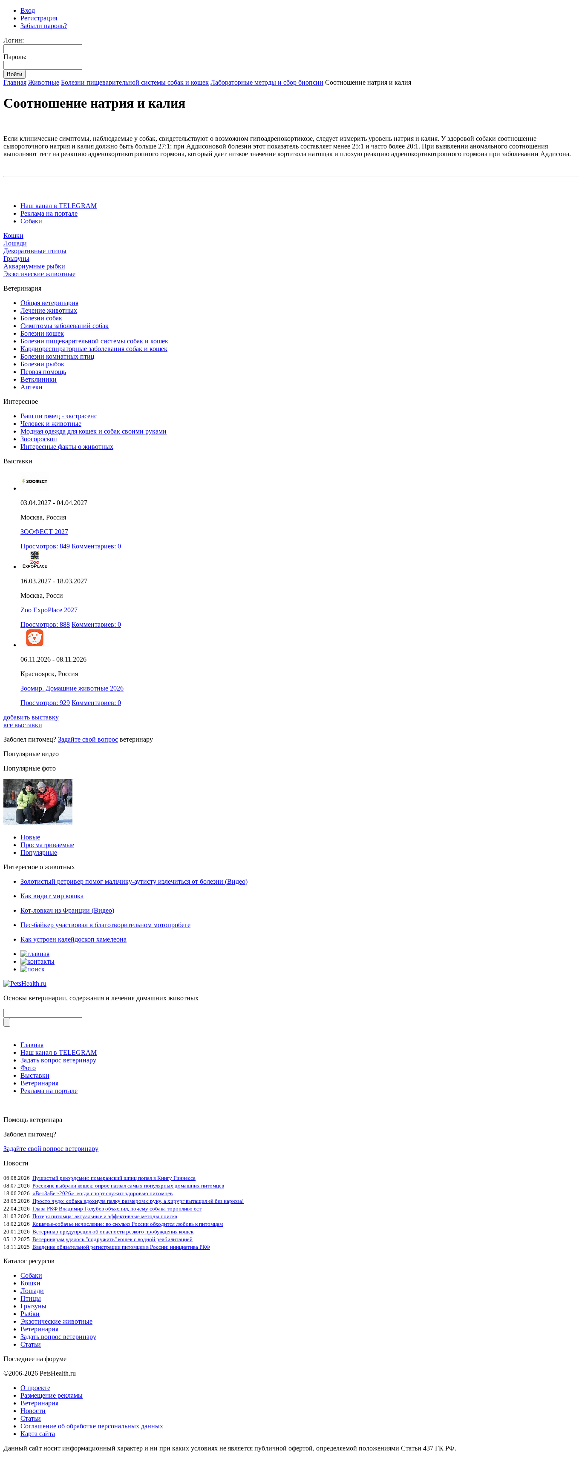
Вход (27, 10)
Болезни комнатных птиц (57, 356)
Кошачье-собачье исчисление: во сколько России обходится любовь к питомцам (127, 1224)
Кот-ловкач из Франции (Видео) (67, 910)
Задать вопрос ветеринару (58, 1060)
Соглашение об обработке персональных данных (91, 1426)
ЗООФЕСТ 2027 (44, 531)
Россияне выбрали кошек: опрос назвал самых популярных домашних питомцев (128, 1185)
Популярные (38, 852)
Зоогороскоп (38, 439)
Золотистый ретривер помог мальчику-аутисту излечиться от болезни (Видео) (134, 881)
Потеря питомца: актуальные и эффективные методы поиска (104, 1216)
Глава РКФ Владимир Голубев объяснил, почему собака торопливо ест (117, 1208)
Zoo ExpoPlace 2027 (49, 610)
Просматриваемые (47, 844)
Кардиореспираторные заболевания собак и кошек (93, 348)
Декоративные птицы (34, 250)
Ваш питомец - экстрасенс (58, 416)
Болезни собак (41, 318)
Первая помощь (43, 371)
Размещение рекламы (51, 1395)
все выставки (22, 724)
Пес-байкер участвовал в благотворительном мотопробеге (105, 924)
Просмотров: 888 (45, 624)
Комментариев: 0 (96, 546)
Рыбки (30, 1313)
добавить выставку (31, 717)
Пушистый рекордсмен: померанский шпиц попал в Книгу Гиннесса (114, 1178)
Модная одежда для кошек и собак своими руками (93, 431)
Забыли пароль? (43, 25)
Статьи (30, 1344)
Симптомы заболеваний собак (64, 325)
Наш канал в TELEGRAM (58, 205)
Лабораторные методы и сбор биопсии (266, 82)
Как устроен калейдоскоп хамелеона (73, 939)
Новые (30, 837)
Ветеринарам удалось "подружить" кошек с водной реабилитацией (112, 1239)
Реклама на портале (49, 213)
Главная (14, 82)
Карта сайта (37, 1433)
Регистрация (38, 18)
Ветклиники (38, 379)
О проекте (35, 1387)
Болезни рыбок (42, 364)
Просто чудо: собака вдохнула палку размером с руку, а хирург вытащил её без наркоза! (138, 1201)
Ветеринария (39, 1083)
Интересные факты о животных (66, 446)
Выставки (34, 1075)
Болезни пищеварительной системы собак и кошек (135, 82)
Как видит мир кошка (52, 895)
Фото (28, 1067)
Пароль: (14, 56)
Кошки (13, 235)
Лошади (15, 243)
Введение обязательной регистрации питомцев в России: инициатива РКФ (121, 1247)
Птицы (30, 1298)
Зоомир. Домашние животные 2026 (72, 688)
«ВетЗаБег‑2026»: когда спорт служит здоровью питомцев (102, 1193)
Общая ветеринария (49, 302)
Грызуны (16, 258)
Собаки (31, 221)
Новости (33, 1410)
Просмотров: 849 (45, 546)
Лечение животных (48, 310)
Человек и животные (50, 423)
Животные (43, 82)
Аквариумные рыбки (34, 266)
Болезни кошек (42, 333)
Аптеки (31, 387)
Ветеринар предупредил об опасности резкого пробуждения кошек (112, 1231)
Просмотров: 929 (45, 702)
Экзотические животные (39, 273)
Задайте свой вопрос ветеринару (50, 1148)
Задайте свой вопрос (88, 739)
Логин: (13, 40)
